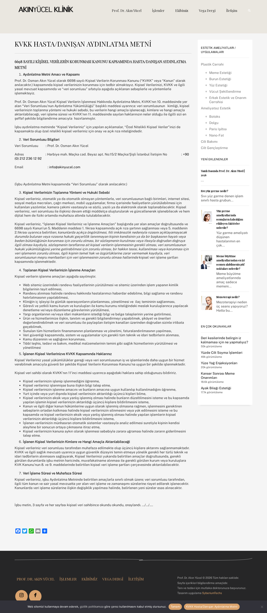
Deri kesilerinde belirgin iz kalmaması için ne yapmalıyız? (224, 340)
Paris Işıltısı (218, 129)
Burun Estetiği (220, 79)
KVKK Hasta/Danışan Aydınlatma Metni (212, 606)
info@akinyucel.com (64, 167)
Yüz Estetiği (218, 85)
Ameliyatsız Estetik (216, 108)
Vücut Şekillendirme (225, 92)
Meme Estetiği (220, 73)
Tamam (175, 606)
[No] (262, 607)
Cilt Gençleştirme (214, 148)
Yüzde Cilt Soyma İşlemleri (221, 353)
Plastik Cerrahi (212, 64)
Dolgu (213, 123)
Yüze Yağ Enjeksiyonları (219, 363)
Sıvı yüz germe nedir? (214, 191)
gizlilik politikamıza (91, 606)
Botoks (214, 117)
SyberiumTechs (212, 593)
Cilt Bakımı (209, 142)
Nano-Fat (216, 135)
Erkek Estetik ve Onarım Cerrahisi (227, 100)
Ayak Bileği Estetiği (216, 388)
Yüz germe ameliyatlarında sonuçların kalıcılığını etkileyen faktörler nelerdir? (229, 219)
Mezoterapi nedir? (228, 297)
